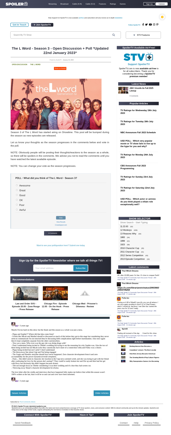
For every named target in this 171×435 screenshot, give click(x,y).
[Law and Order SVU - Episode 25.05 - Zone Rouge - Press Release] (25, 301)
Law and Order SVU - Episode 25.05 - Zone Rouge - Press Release (26, 306)
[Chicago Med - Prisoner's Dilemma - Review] (84, 301)
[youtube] (150, 24)
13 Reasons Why (128, 233)
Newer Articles (19, 393)
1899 (122, 241)
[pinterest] (157, 24)
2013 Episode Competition (132, 259)
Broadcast (64, 4)
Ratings (113, 4)
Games (123, 4)
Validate (161, 4)
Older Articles (102, 393)
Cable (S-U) (90, 4)
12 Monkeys (126, 230)
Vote (61, 218)
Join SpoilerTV (43, 25)
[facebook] (143, 24)
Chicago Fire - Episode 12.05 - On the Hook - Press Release (55, 306)
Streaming (52, 4)
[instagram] (154, 24)
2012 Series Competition (131, 255)
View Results (60, 222)
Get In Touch (19, 24)
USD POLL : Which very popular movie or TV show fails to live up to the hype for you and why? (138, 144)
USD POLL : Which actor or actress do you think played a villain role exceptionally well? (138, 202)
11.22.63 (124, 226)
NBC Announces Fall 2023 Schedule (138, 132)
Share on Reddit (60, 68)
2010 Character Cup (129, 248)
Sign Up (149, 4)
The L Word (35, 64)
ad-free (81, 18)
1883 (122, 237)
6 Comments (52, 233)
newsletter (118, 18)
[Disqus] (60, 352)
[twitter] (146, 24)
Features (102, 4)
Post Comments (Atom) (27, 402)
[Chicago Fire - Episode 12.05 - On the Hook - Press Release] (55, 301)
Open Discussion (19, 64)
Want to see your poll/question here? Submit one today (61, 245)
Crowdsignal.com (61, 225)
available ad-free (148, 68)
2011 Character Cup (129, 252)
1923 (122, 244)
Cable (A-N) (77, 4)
